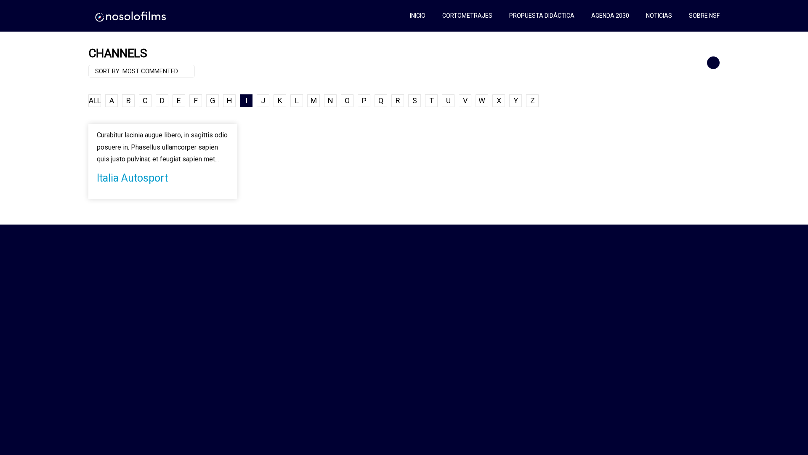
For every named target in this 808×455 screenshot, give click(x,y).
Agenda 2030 (610, 15)
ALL (95, 100)
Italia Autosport (132, 178)
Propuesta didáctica (541, 15)
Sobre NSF (704, 15)
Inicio (417, 15)
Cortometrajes (467, 15)
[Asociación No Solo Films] (131, 16)
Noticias (659, 15)
